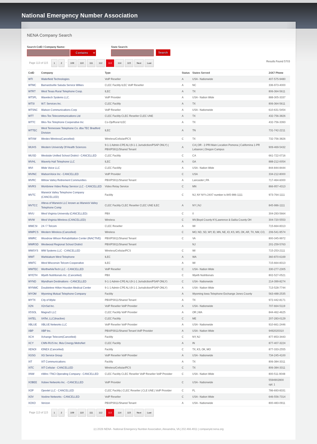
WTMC (32, 85)
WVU (31, 213)
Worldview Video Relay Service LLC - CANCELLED (71, 186)
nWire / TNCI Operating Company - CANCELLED (70, 373)
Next (139, 63)
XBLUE (32, 324)
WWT (31, 256)
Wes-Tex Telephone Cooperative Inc (62, 122)
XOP (31, 390)
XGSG (32, 355)
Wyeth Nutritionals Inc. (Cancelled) (61, 275)
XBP (30, 330)
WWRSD (33, 244)
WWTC (32, 262)
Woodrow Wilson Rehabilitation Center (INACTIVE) (71, 238)
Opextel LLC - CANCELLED (57, 390)
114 (119, 63)
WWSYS (33, 250)
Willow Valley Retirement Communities (63, 180)
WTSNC (33, 109)
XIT (30, 361)
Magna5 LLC (48, 312)
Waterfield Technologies (55, 79)
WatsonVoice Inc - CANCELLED (60, 174)
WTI (30, 79)
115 (129, 63)
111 (91, 63)
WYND (32, 281)
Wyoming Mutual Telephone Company (63, 293)
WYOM (32, 293)
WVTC (32, 194)
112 (100, 63)
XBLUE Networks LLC (54, 324)
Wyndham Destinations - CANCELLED (63, 281)
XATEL (32, 318)
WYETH (33, 275)
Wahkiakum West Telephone (58, 256)
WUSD (32, 155)
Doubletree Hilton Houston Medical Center (66, 287)
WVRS (32, 186)
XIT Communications (53, 361)
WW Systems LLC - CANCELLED (60, 250)
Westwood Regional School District (61, 244)
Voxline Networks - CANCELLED (60, 396)
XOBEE (32, 382)
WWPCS (33, 232)
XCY (31, 343)
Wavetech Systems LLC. (55, 97)
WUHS (32, 147)
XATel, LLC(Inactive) (53, 318)
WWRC (32, 238)
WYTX (32, 300)
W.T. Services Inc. (51, 103)
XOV (31, 396)
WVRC (32, 180)
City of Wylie (48, 300)
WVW (31, 219)
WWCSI (32, 226)
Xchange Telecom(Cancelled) (58, 336)
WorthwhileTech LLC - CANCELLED (62, 269)
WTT (31, 115)
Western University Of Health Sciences (63, 147)
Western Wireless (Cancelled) (58, 232)
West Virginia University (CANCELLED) (64, 213)
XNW (31, 373)
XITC (31, 367)
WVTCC (33, 205)
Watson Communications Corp (59, 109)
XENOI (32, 349)
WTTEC (32, 130)
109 (72, 63)
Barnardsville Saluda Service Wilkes (62, 85)
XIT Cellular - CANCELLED (57, 367)
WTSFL (32, 97)
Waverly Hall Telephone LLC (58, 161)
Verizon (45, 403)
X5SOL (32, 312)
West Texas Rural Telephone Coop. (62, 91)
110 (82, 63)
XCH (31, 336)
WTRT (32, 91)
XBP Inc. (46, 330)
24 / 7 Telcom (49, 226)
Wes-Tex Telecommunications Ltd (60, 115)
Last (149, 63)
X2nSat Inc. (48, 306)
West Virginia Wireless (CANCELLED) (63, 219)
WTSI (31, 103)
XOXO (32, 403)
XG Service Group (51, 355)
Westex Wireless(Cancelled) (57, 138)
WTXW (32, 138)
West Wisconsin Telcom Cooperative (62, 262)
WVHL (32, 161)
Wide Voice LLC (50, 167)
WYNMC (33, 287)
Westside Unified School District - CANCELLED (69, 155)
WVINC (32, 174)
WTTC (32, 122)
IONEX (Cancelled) (52, 349)
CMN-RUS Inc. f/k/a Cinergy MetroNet (63, 343)
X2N (30, 306)
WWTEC (33, 269)
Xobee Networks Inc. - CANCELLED (62, 382)
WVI (30, 167)
